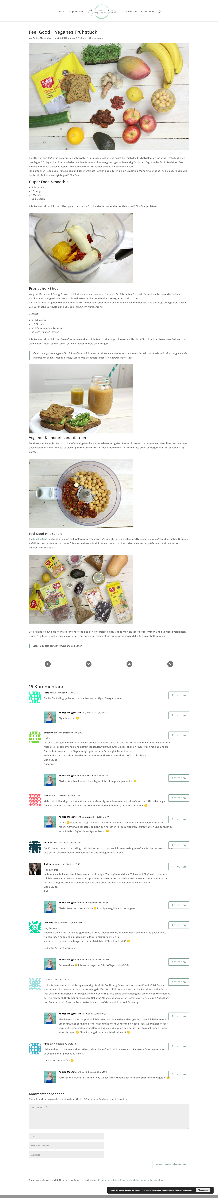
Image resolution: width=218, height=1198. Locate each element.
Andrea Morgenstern (42, 38)
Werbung (82, 38)
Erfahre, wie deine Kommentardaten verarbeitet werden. (130, 1180)
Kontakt (146, 12)
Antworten (179, 695)
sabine (47, 795)
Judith (47, 864)
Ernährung (71, 38)
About (61, 12)
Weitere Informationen (183, 1190)
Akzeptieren (203, 1190)
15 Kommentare (95, 38)
